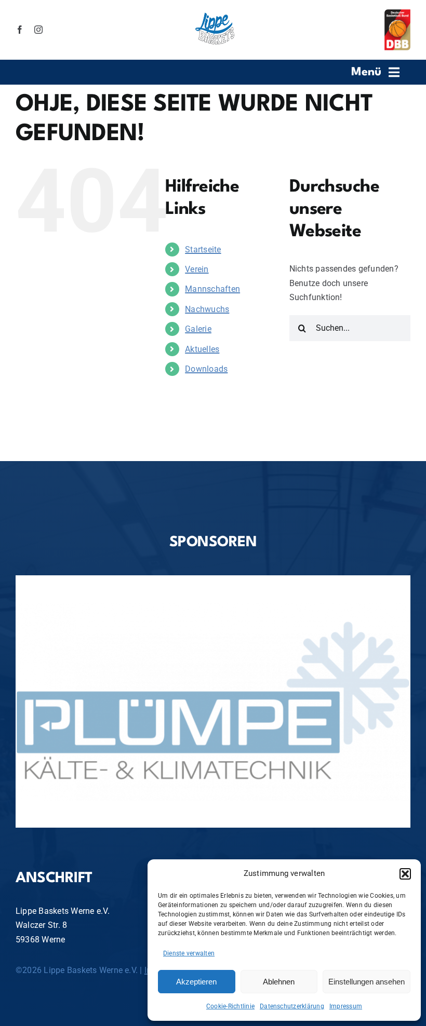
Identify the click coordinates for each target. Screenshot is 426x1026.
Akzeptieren (196, 981)
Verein (196, 269)
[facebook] (20, 29)
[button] (405, 874)
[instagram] (38, 29)
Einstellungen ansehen (366, 981)
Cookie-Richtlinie (230, 1006)
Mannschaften (212, 289)
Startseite (203, 249)
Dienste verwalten (189, 953)
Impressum (345, 1006)
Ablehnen (279, 981)
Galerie (198, 329)
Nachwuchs (207, 309)
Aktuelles (202, 349)
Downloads (206, 369)
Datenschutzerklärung (292, 1006)
